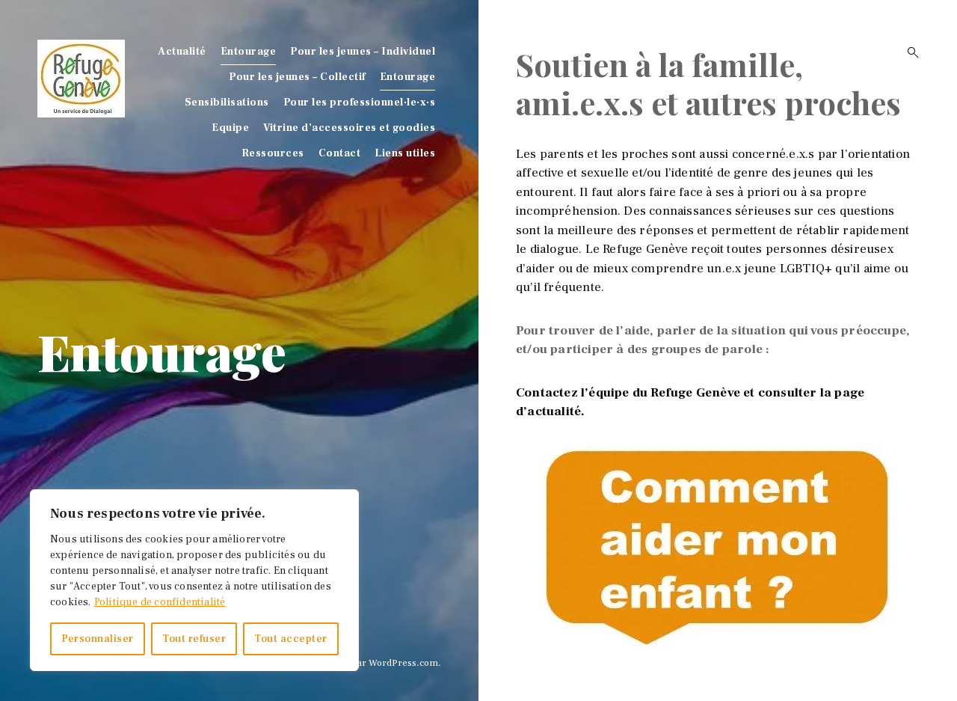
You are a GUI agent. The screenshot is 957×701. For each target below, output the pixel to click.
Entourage (249, 51)
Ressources (272, 153)
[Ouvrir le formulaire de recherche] (908, 52)
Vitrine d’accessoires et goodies (349, 128)
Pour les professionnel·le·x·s (359, 102)
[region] (194, 580)
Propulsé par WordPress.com (374, 663)
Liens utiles (405, 153)
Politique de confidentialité (160, 602)
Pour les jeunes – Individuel (362, 51)
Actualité (182, 51)
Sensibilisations (227, 102)
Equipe (230, 128)
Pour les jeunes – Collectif (297, 77)
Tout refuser (194, 639)
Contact (340, 153)
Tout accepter (290, 639)
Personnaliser (97, 639)
